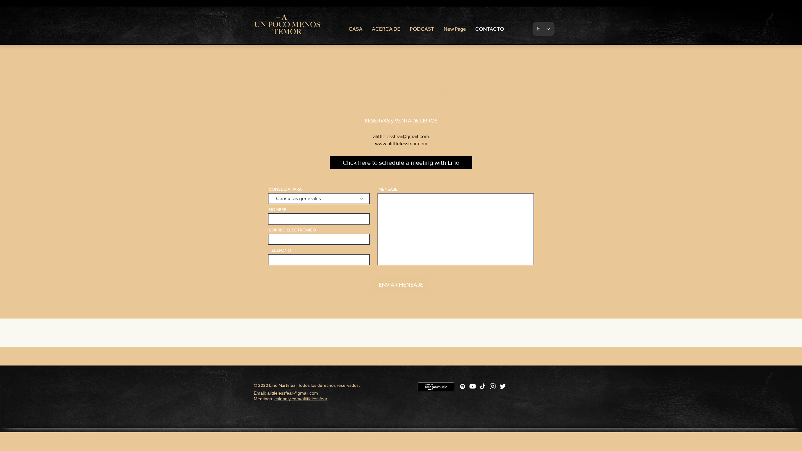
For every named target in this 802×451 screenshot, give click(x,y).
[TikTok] (483, 386)
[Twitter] (503, 386)
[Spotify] (462, 386)
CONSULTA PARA (285, 189)
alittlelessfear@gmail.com (401, 136)
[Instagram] (493, 386)
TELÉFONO (280, 250)
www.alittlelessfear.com (401, 143)
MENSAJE (388, 189)
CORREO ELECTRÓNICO (292, 230)
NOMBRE (277, 209)
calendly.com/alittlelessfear (300, 398)
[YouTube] (473, 386)
